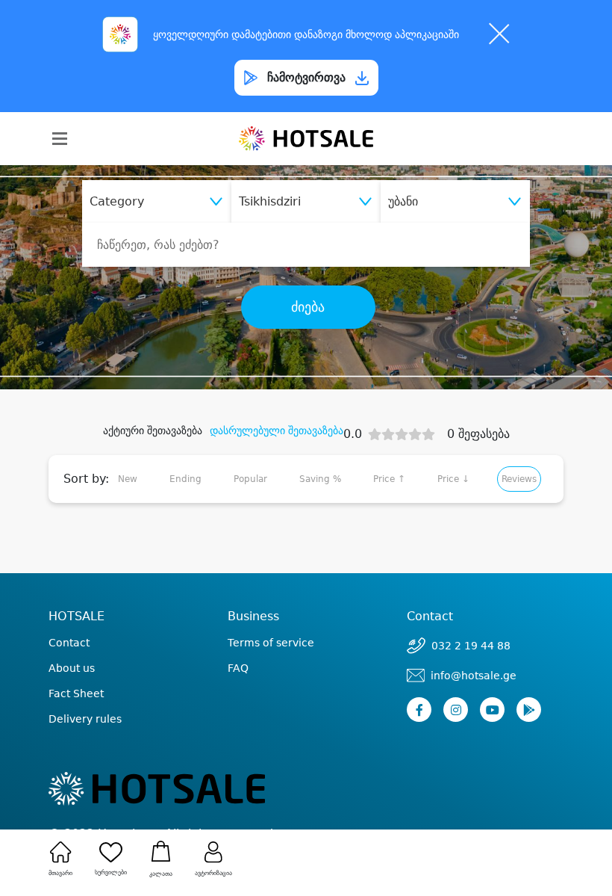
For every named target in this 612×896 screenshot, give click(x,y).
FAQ (238, 668)
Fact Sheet (76, 693)
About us (72, 668)
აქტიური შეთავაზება (152, 430)
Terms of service (271, 643)
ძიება (308, 307)
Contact (69, 642)
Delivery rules (85, 719)
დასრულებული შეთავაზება (276, 430)
